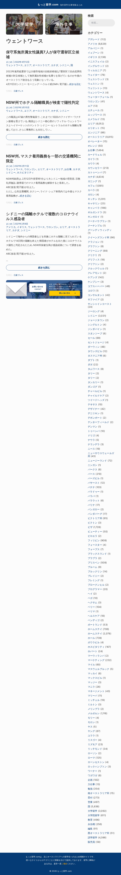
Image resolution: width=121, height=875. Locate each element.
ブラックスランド (97, 553)
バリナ (91, 504)
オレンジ (92, 145)
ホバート (92, 651)
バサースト (94, 482)
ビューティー (95, 531)
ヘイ (90, 593)
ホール (91, 637)
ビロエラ (92, 535)
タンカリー (94, 382)
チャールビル (95, 391)
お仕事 (68, 169)
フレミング (94, 580)
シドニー (64, 65)
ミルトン (92, 704)
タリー (91, 373)
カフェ (91, 185)
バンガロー (94, 509)
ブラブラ (92, 558)
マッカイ (92, 673)
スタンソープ (95, 333)
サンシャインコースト (100, 303)
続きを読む (75, 84)
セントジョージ (96, 342)
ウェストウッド (96, 79)
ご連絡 (64, 863)
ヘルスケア (94, 615)
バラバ (91, 496)
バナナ (91, 487)
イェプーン (94, 52)
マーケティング (96, 660)
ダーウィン (94, 346)
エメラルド (94, 119)
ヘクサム (92, 602)
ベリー (91, 606)
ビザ (90, 527)
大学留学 (92, 810)
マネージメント (96, 691)
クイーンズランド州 (98, 237)
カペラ (91, 190)
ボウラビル (94, 642)
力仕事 (91, 784)
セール (91, 337)
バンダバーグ (95, 513)
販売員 (91, 841)
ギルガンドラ (95, 212)
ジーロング (94, 311)
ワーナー (92, 770)
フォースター (95, 544)
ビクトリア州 (95, 518)
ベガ (90, 598)
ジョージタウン (96, 320)
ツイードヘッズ (96, 399)
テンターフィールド (98, 422)
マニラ (91, 686)
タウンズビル (95, 351)
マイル (91, 664)
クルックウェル (96, 268)
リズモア (92, 744)
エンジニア (94, 132)
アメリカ (11, 227)
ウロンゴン (30, 169)
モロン (91, 722)
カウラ (91, 163)
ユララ (91, 735)
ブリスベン (94, 562)
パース (91, 473)
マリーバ (92, 695)
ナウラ (91, 439)
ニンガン (92, 465)
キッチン (92, 198)
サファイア (94, 299)
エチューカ (94, 110)
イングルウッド (96, 65)
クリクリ (92, 255)
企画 (90, 779)
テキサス (92, 404)
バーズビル (94, 478)
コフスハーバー (96, 286)
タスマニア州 (95, 355)
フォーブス (94, 549)
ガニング (92, 181)
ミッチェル (94, 700)
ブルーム (92, 566)
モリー (91, 717)
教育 (90, 819)
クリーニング (95, 250)
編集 (90, 828)
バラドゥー (94, 491)
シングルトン (95, 324)
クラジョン (94, 241)
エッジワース (95, 114)
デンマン (92, 426)
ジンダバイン (95, 329)
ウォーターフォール (98, 96)
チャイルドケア (96, 395)
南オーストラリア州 (98, 793)
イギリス (22, 227)
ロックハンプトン (97, 766)
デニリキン (94, 413)
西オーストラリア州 (98, 833)
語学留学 (92, 837)
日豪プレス (18, 91)
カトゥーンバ (95, 172)
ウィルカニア (95, 70)
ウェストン (94, 83)
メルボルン (94, 713)
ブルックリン (95, 571)
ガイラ (91, 159)
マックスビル (95, 677)
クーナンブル (95, 225)
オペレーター (95, 141)
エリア (27, 65)
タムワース (94, 368)
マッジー (92, 682)
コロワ (91, 290)
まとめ (9, 62)
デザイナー (94, 408)
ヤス (90, 726)
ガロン (91, 194)
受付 (90, 797)
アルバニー (94, 48)
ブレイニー (94, 575)
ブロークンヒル (96, 584)
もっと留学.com (47, 4)
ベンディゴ (94, 620)
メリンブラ (94, 708)
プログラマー (95, 589)
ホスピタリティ (25, 172)
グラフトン (94, 246)
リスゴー (92, 739)
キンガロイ (94, 216)
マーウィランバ (96, 655)
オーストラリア (41, 65)
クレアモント (95, 272)
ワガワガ (92, 775)
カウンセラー (95, 167)
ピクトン (92, 522)
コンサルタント (96, 295)
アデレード (94, 39)
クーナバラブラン (97, 221)
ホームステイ (95, 629)
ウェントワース (14, 65)
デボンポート (95, 417)
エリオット (94, 128)
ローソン (92, 753)
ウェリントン (95, 88)
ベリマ (91, 611)
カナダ (54, 65)
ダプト (91, 360)
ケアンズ (92, 277)
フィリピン (94, 540)
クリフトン (94, 263)
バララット (94, 500)
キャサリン (94, 203)
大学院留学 (94, 815)
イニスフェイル (96, 61)
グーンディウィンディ (100, 230)
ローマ (91, 757)
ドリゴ (91, 435)
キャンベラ (94, 207)
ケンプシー (94, 281)
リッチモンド (95, 748)
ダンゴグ (92, 386)
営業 (90, 802)
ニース (91, 448)
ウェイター (94, 74)
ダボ (90, 364)
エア (90, 105)
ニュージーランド (97, 460)
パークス (92, 469)
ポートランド (95, 624)
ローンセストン (96, 762)
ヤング (91, 731)
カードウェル (95, 154)
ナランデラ (94, 444)
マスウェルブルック (98, 668)
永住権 (91, 824)
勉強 (90, 788)
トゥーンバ (94, 431)
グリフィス (94, 259)
